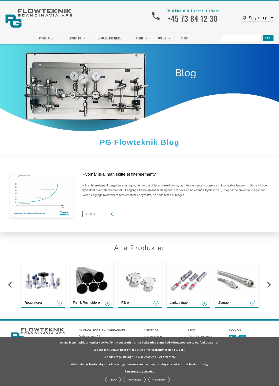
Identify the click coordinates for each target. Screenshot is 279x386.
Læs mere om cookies (139, 371)
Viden (139, 38)
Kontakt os (151, 330)
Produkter (46, 38)
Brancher (75, 38)
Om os (162, 38)
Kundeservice (153, 336)
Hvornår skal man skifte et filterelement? (119, 174)
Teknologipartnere (108, 38)
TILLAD (113, 379)
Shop (191, 330)
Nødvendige (135, 379)
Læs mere (90, 214)
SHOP (184, 38)
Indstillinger (159, 379)
